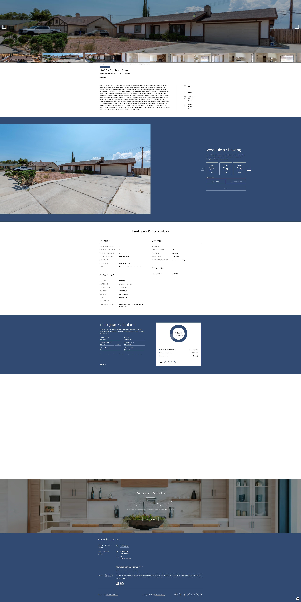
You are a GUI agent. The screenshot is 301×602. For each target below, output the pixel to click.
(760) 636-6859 (124, 553)
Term (125, 337)
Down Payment (104, 342)
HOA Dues (127, 348)
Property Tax (128, 342)
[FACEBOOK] (180, 594)
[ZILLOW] (184, 594)
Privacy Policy (160, 595)
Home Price (103, 337)
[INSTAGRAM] (176, 594)
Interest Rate (104, 348)
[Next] (249, 169)
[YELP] (193, 594)
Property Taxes (166, 352)
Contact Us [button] (150, 519)
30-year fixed (128, 339)
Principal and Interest (168, 349)
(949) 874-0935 (124, 547)
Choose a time (210, 177)
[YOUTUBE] (201, 594)
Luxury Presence (112, 595)
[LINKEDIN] (197, 594)
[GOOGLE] (188, 594)
